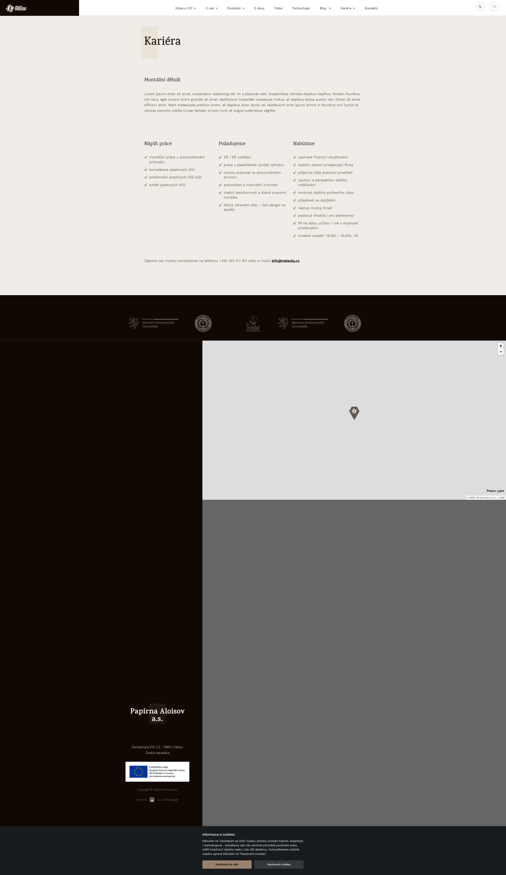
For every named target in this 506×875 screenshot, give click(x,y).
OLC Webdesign (167, 799)
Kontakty (371, 8)
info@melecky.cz (285, 261)
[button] (354, 413)
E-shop (259, 8)
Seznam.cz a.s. (488, 497)
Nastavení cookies (279, 864)
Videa (278, 8)
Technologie (301, 8)
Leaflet (471, 497)
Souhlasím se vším (227, 864)
